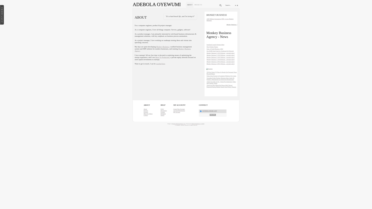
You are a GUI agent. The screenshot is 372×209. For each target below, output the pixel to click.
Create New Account (179, 109)
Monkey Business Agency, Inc (179, 123)
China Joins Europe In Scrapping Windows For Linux (221, 76)
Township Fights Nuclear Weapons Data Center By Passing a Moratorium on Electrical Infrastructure (220, 78)
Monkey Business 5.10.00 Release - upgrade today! (221, 59)
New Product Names (212, 47)
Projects (198, 5)
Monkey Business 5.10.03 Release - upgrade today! (221, 53)
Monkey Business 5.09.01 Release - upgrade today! (221, 64)
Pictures (146, 112)
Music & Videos (148, 114)
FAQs (162, 109)
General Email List (209, 111)
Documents (164, 110)
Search (162, 115)
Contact (146, 115)
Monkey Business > (231, 24)
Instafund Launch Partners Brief (215, 44)
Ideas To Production (162, 57)
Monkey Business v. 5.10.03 (198, 123)
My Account (176, 112)
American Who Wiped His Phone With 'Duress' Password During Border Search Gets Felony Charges (221, 86)
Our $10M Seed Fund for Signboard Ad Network (220, 51)
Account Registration (179, 110)
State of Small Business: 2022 (215, 49)
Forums (163, 112)
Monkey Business (162, 47)
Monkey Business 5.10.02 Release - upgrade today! (221, 55)
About (189, 5)
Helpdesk (163, 114)
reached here (160, 64)
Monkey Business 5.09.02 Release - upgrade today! (221, 62)
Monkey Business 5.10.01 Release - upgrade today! (221, 57)
